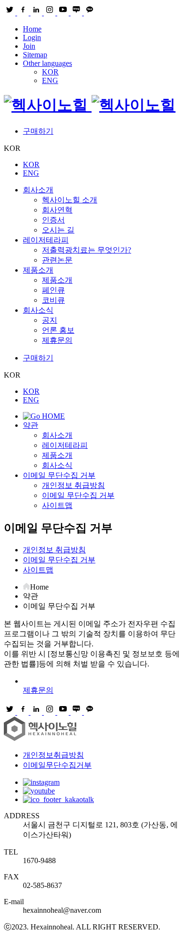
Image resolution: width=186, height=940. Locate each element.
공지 (49, 320)
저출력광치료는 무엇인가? (86, 250)
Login (32, 37)
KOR (50, 72)
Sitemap (35, 55)
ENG (50, 80)
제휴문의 (57, 340)
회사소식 (38, 310)
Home (32, 29)
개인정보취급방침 (53, 755)
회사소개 (38, 190)
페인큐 (53, 290)
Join (29, 46)
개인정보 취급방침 (73, 485)
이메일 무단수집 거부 (59, 475)
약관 (30, 425)
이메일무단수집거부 (57, 765)
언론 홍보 (58, 330)
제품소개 (38, 270)
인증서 (53, 220)
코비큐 (53, 300)
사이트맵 (57, 505)
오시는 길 (58, 230)
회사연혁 (57, 210)
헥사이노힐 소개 (69, 200)
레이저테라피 (46, 240)
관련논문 (57, 260)
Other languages (47, 63)
